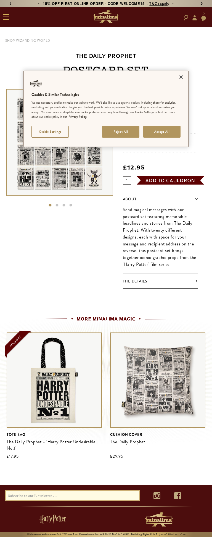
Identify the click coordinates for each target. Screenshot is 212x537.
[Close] (181, 77)
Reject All (120, 131)
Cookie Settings (50, 131)
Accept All (162, 131)
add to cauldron (170, 180)
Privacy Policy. (77, 116)
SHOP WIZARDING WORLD (27, 40)
